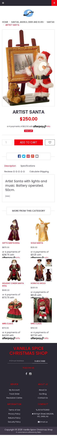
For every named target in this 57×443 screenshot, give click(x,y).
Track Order (14, 394)
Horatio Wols (38, 283)
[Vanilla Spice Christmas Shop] (28, 13)
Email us (44, 422)
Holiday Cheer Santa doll (13, 284)
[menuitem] (20, 156)
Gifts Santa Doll (11, 243)
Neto (39, 432)
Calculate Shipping (39, 171)
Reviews (8, 171)
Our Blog (43, 394)
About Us (43, 390)
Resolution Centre (14, 398)
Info (48, 126)
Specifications (28, 165)
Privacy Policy (14, 414)
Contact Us (43, 398)
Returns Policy (14, 418)
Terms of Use (14, 410)
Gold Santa (37, 243)
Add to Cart (28, 142)
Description (10, 165)
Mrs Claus (7, 323)
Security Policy (14, 422)
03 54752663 (43, 410)
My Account (14, 390)
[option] (28, 67)
